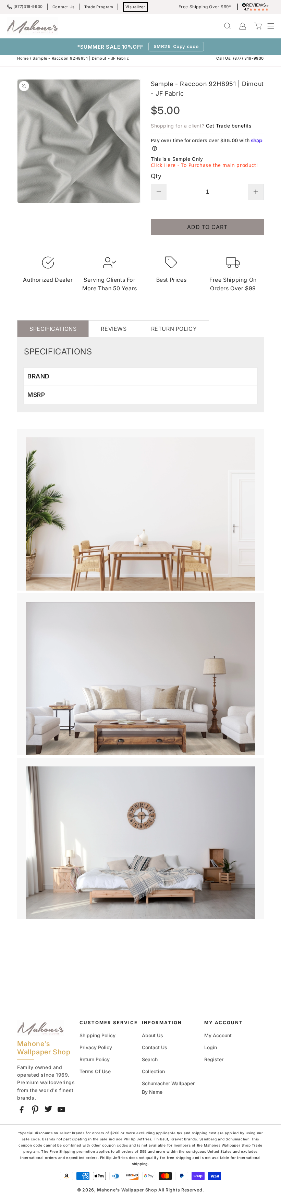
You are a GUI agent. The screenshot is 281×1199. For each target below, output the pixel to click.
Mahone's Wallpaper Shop (127, 1189)
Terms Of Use (95, 1071)
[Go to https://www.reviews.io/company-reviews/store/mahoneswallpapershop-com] (257, 7)
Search (150, 1059)
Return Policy (95, 1059)
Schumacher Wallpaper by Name (168, 1087)
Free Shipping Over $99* (205, 7)
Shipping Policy (97, 1035)
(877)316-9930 (28, 6)
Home (22, 58)
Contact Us (63, 6)
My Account (218, 1035)
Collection (153, 1071)
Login (210, 1047)
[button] (267, 26)
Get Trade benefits (229, 126)
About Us (152, 1035)
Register (213, 1059)
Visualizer (135, 6)
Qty (156, 176)
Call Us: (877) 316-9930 (240, 58)
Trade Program (98, 6)
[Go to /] (32, 26)
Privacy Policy (96, 1047)
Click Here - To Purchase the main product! (204, 165)
